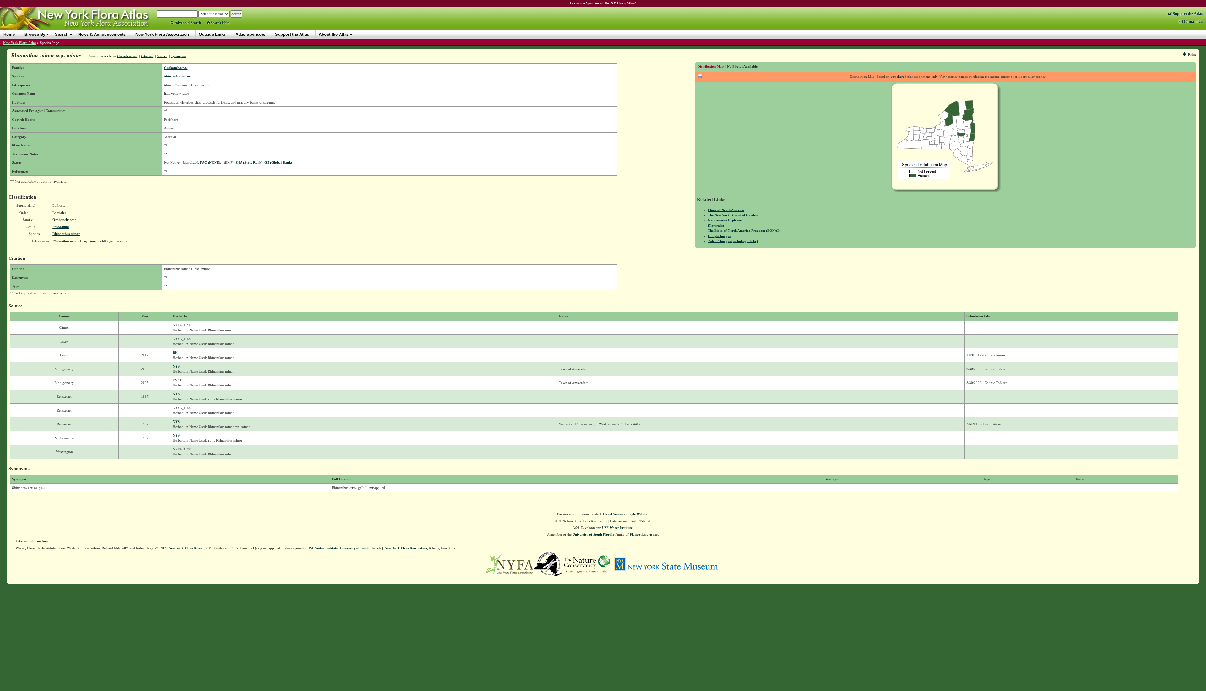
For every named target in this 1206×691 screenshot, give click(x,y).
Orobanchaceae (176, 68)
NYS (176, 366)
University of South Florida (593, 534)
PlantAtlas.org (641, 534)
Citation (147, 56)
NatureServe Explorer (725, 220)
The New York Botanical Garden (733, 215)
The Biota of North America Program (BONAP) (744, 230)
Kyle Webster (638, 514)
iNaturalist (716, 225)
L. (179, 76)
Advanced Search (187, 22)
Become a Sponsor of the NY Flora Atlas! (603, 3)
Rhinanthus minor (66, 234)
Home (9, 34)
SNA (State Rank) (249, 162)
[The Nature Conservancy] (587, 564)
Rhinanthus (60, 227)
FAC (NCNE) (210, 162)
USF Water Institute (617, 527)
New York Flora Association (83, 23)
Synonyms (178, 56)
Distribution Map (711, 66)
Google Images (719, 236)
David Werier (613, 514)
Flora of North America (726, 210)
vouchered (898, 76)
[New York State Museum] (665, 564)
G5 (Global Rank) (278, 162)
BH (175, 352)
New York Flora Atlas (19, 43)
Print (1192, 54)
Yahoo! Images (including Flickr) (733, 241)
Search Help (219, 22)
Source (162, 56)
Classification (127, 56)
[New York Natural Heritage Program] (548, 564)
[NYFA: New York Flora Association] (509, 564)
